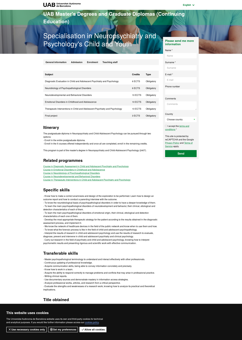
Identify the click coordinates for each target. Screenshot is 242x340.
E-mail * (169, 74)
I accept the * (177, 127)
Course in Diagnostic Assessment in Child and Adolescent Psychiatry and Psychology (86, 166)
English (191, 4)
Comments (170, 98)
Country (169, 114)
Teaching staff (110, 62)
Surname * (170, 62)
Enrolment (92, 62)
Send (181, 153)
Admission (76, 62)
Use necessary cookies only (28, 329)
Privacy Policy (172, 142)
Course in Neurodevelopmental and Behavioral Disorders (71, 176)
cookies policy (92, 322)
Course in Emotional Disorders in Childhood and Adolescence (74, 169)
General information (56, 62)
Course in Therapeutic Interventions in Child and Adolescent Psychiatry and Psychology (87, 179)
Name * (169, 50)
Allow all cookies (94, 329)
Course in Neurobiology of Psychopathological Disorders (71, 173)
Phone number (172, 86)
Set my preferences (64, 329)
